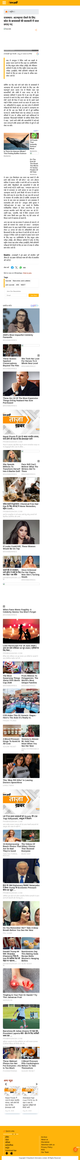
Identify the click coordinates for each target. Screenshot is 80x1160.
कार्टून (7, 1148)
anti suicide (9, 285)
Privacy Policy (46, 1147)
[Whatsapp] (20, 269)
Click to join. (27, 273)
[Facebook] (36, 36)
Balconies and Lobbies (21, 281)
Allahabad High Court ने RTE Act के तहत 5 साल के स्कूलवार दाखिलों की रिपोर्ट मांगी (30, 1102)
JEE (17, 285)
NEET (23, 285)
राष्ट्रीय (12, 12)
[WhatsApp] (36, 45)
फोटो (7, 1140)
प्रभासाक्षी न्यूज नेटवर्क (10, 54)
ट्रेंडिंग (7, 1137)
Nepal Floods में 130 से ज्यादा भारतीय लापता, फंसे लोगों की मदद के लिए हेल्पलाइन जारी (12, 1102)
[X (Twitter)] (36, 41)
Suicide (8, 281)
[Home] (6, 11)
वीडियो (7, 1142)
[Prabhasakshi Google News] (37, 54)
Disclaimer (45, 1142)
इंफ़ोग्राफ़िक (9, 1145)
